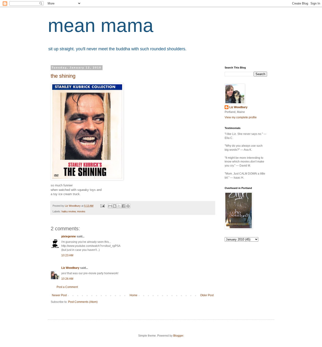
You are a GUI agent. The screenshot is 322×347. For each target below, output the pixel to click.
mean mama (100, 25)
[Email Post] (102, 205)
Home (133, 295)
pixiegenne (68, 236)
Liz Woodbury (70, 268)
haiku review (69, 211)
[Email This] (110, 206)
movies (81, 211)
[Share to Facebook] (123, 206)
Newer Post (59, 295)
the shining (63, 76)
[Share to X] (119, 206)
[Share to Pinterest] (128, 206)
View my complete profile (241, 117)
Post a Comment (67, 287)
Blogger (178, 335)
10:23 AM (67, 255)
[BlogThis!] (114, 206)
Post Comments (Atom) (83, 302)
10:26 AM (67, 278)
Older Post (207, 295)
